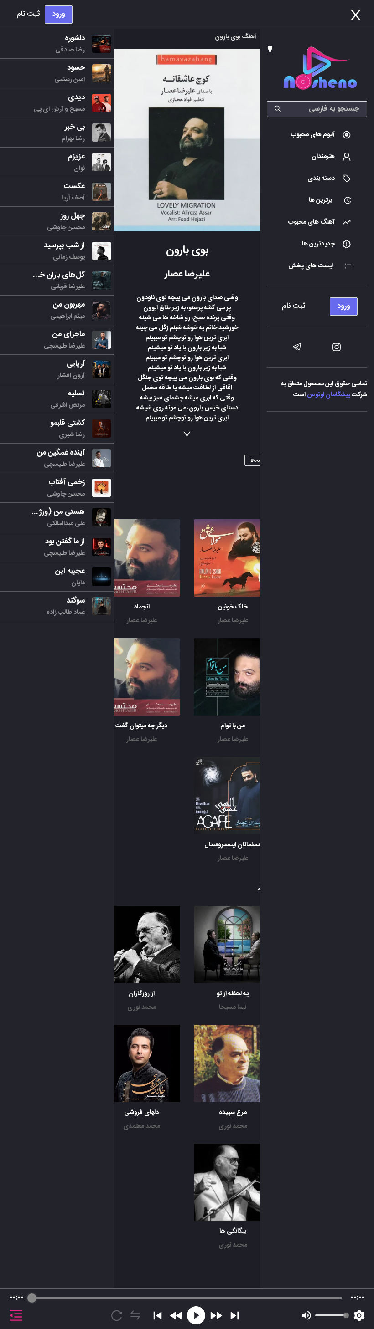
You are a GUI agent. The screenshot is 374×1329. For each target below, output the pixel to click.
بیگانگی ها (232, 1231)
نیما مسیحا (232, 1007)
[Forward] (216, 1316)
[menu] (317, 304)
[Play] (196, 1315)
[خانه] (320, 70)
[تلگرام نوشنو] (297, 347)
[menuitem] (317, 135)
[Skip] (235, 1316)
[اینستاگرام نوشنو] (336, 347)
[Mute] (306, 1315)
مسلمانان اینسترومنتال (232, 844)
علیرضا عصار (233, 620)
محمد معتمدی (141, 1126)
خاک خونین (233, 607)
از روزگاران (142, 993)
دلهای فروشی (141, 1112)
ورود (58, 14)
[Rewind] (176, 1316)
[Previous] (158, 1316)
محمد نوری (141, 1007)
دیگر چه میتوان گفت (141, 726)
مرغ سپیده (233, 1112)
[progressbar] (187, 1298)
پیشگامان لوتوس (328, 394)
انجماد (142, 607)
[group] (187, 1308)
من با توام (232, 726)
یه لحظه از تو (233, 993)
